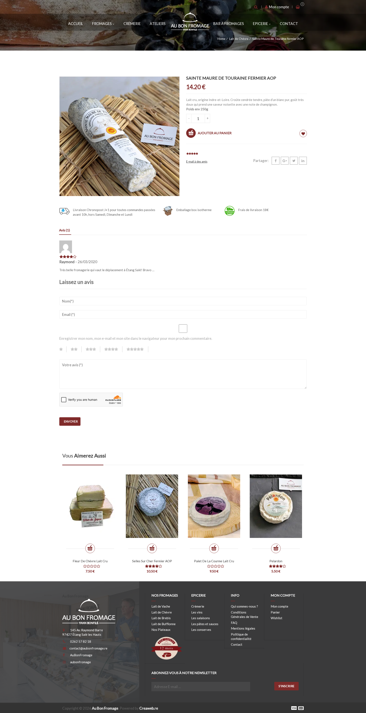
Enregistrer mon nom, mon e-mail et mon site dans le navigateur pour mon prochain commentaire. (135, 338)
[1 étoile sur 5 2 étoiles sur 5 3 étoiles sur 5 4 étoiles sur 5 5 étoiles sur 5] (105, 350)
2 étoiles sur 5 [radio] (76, 349)
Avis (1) (64, 230)
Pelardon (275, 561)
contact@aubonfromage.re (88, 648)
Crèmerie (132, 23)
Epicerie (260, 23)
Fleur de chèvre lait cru (90, 561)
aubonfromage (80, 662)
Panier (275, 612)
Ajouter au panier (215, 133)
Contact (289, 23)
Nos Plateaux (161, 629)
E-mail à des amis (196, 161)
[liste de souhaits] (303, 133)
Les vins (196, 612)
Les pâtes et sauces (204, 624)
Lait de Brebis (161, 618)
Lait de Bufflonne (163, 624)
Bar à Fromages (228, 23)
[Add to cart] (90, 548)
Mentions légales (243, 628)
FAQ (234, 623)
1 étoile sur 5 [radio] (63, 349)
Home (221, 38)
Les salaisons (200, 618)
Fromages (102, 23)
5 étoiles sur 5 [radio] (137, 349)
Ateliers (157, 23)
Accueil (75, 23)
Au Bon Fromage (105, 708)
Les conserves (201, 629)
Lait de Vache (160, 606)
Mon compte (278, 7)
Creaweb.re (148, 708)
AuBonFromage (81, 655)
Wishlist (276, 618)
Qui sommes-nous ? (244, 606)
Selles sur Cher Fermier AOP (152, 561)
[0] (298, 7)
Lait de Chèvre (238, 38)
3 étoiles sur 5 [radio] (93, 349)
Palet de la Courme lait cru (214, 561)
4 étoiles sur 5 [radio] (113, 349)
